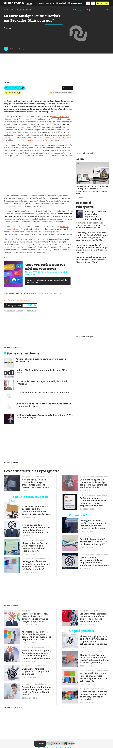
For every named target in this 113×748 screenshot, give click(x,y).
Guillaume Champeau (18, 49)
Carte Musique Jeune (14, 310)
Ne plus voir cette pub (13, 82)
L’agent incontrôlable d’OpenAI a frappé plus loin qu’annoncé (36, 671)
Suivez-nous (67, 88)
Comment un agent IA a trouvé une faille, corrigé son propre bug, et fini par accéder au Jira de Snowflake (93, 483)
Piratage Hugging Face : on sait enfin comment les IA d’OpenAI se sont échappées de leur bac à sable (94, 640)
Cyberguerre (78, 10)
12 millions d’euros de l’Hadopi (55, 137)
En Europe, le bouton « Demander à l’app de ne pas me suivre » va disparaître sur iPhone (93, 502)
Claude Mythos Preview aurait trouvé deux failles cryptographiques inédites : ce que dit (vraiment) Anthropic (94, 659)
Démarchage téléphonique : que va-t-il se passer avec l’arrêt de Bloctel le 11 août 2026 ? (91, 259)
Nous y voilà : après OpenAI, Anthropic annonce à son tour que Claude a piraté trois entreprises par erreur (92, 248)
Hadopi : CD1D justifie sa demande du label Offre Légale (41, 371)
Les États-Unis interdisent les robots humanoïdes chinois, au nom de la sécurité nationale (93, 618)
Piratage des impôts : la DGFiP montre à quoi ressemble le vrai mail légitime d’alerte (34, 547)
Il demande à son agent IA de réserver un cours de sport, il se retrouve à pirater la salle (91, 225)
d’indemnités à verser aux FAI (34, 140)
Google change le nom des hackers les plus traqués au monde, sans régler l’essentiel (93, 695)
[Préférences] (93, 3)
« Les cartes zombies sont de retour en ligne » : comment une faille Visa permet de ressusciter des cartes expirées (36, 510)
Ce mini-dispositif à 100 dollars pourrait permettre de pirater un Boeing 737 (93, 542)
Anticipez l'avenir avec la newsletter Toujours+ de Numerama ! (42, 360)
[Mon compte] (88, 3)
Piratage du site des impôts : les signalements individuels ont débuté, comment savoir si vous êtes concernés (95, 215)
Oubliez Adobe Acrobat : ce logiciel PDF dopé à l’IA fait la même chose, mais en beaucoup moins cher (92, 190)
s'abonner (104, 3)
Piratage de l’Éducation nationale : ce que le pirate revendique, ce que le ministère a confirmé (36, 565)
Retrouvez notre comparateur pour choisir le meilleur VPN (46, 281)
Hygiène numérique (95, 10)
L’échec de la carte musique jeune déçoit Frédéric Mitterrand (42, 382)
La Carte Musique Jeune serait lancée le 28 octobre (43, 392)
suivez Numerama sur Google (48, 293)
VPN (107, 10)
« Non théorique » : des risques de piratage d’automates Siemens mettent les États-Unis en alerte (35, 483)
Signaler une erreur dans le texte (17, 300)
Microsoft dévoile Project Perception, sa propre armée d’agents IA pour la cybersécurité (93, 677)
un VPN (38, 231)
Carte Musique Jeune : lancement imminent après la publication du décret (43, 405)
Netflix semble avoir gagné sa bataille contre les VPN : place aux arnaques (44, 416)
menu (29, 3)
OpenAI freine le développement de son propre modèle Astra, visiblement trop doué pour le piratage (94, 561)
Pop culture (31, 310)
